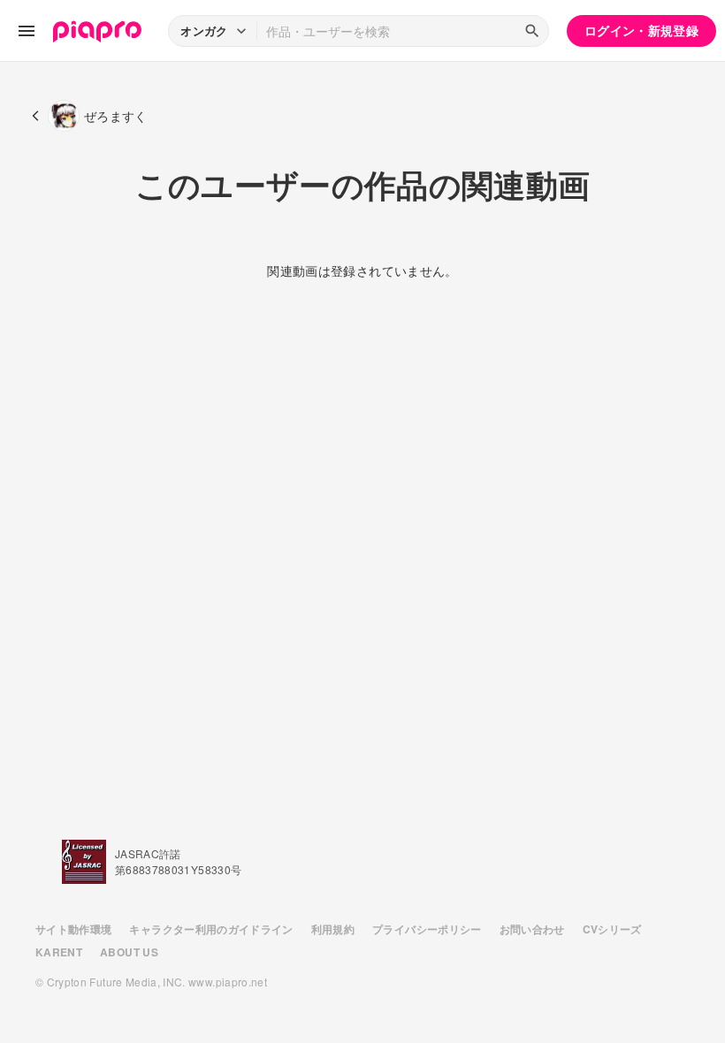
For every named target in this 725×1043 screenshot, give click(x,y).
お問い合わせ (532, 929)
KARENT (58, 952)
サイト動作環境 (73, 929)
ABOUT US (129, 952)
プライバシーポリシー (427, 929)
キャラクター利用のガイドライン (211, 929)
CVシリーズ (612, 929)
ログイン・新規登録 (641, 30)
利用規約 (333, 929)
